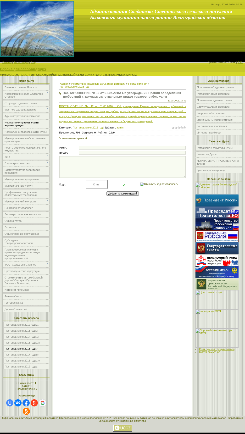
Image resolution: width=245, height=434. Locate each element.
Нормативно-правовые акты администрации (98, 83)
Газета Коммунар (209, 352)
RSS (240, 62)
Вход (33, 62)
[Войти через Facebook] (26, 402)
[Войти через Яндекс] (34, 402)
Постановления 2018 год (20, 360)
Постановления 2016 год (20, 348)
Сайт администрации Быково (216, 349)
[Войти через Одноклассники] (26, 411)
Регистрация (21, 62)
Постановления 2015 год (20, 342)
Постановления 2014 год (20, 336)
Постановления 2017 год (20, 354)
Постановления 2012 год (20, 324)
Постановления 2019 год (20, 366)
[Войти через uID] (9, 402)
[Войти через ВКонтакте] (18, 402)
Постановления (137, 83)
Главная (6, 62)
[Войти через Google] (42, 403)
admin (120, 127)
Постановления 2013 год (20, 330)
